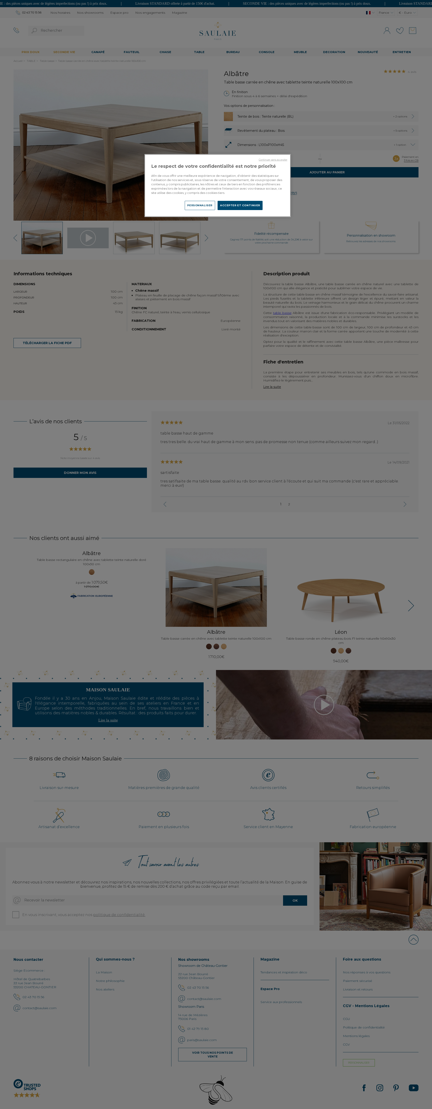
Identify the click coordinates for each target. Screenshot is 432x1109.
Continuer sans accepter (273, 159)
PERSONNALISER (199, 205)
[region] (217, 185)
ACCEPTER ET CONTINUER (240, 205)
